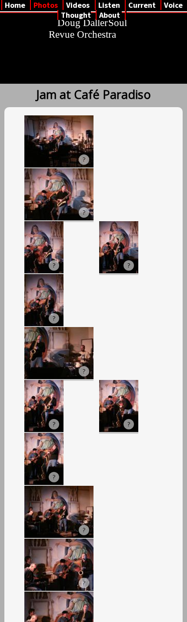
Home (15, 5)
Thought (76, 15)
